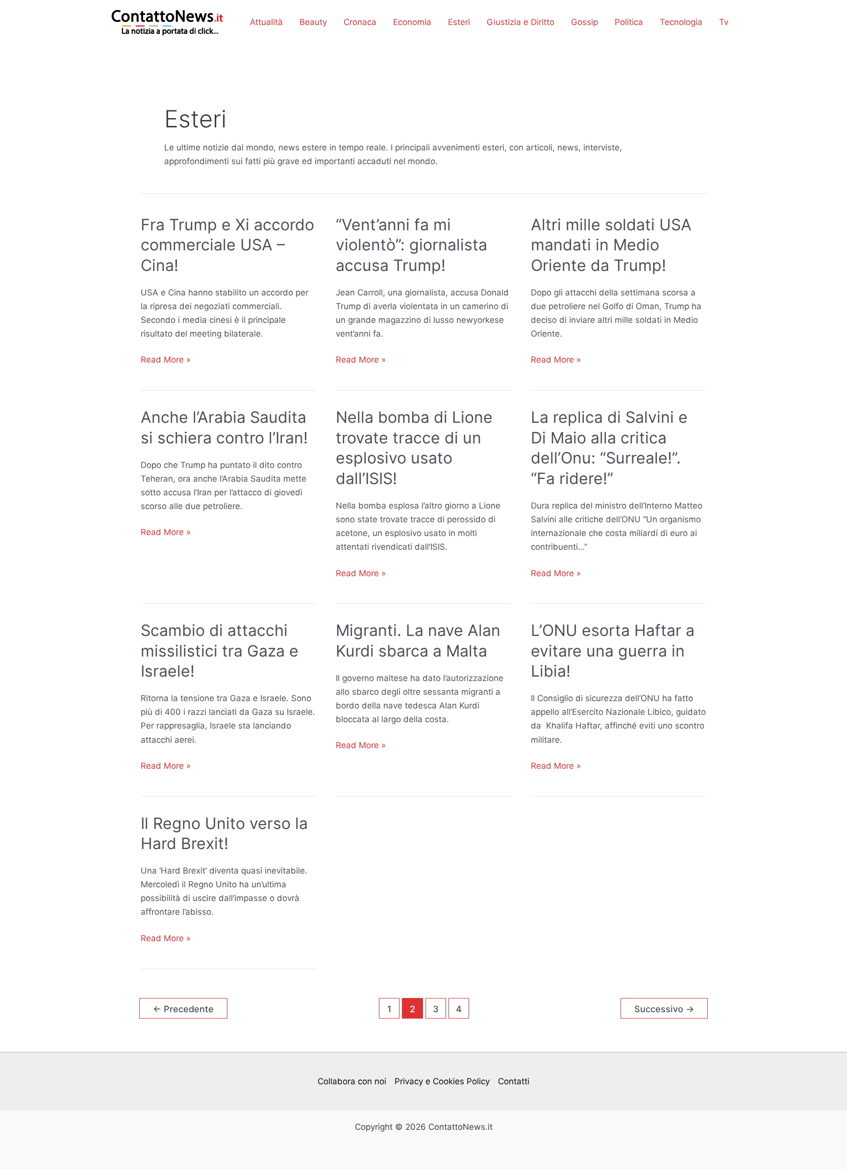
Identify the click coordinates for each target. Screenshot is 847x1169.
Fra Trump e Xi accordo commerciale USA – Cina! (227, 245)
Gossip (584, 22)
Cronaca (360, 22)
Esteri (459, 22)
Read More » (166, 360)
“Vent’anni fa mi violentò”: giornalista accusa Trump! (411, 245)
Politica (629, 22)
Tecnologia (681, 22)
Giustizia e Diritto (520, 22)
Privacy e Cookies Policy (442, 1081)
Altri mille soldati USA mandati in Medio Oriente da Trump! (611, 245)
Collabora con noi (352, 1081)
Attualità (266, 22)
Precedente (183, 1008)
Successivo (664, 1008)
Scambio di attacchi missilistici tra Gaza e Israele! (220, 651)
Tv (723, 22)
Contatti (513, 1081)
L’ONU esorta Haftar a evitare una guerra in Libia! (613, 651)
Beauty (313, 22)
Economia (412, 22)
